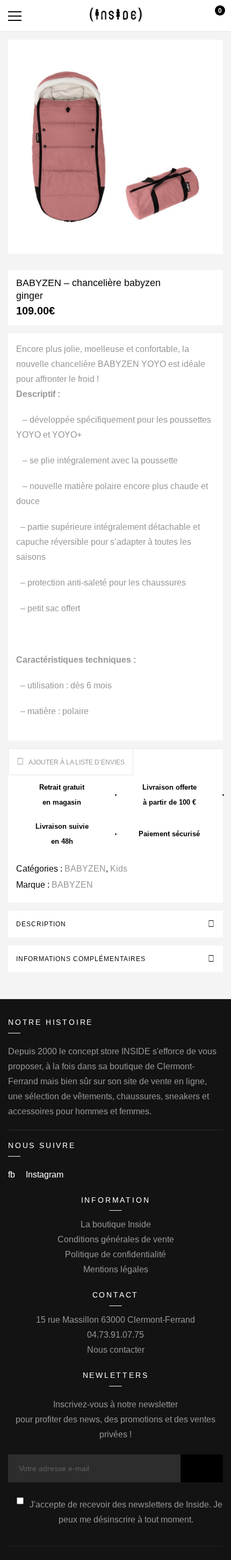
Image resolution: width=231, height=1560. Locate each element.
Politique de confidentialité (115, 1254)
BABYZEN (85, 868)
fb (12, 1174)
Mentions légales (115, 1269)
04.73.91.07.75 (115, 1334)
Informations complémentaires (81, 959)
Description (41, 924)
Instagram (44, 1174)
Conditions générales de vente (115, 1239)
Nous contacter (116, 1349)
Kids (118, 868)
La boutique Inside (116, 1224)
